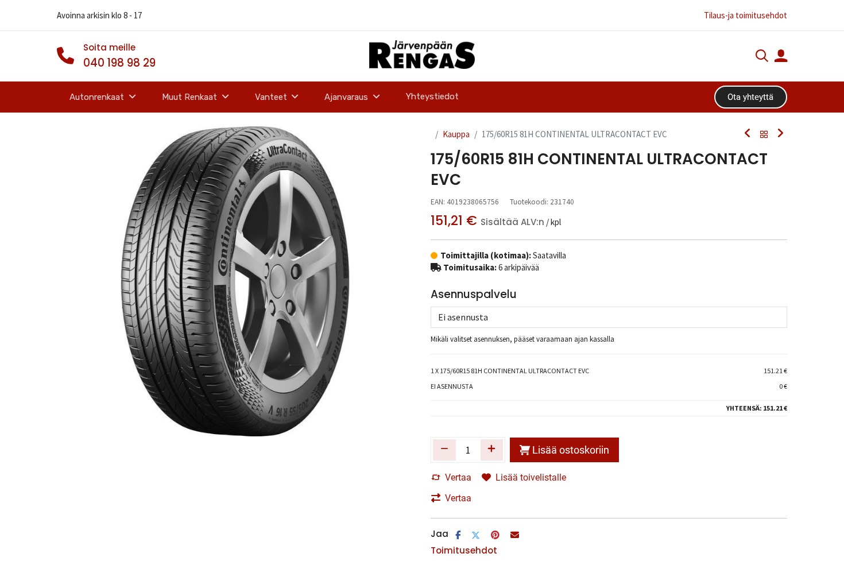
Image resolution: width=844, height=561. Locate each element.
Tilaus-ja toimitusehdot (745, 15)
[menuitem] (432, 97)
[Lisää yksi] (492, 449)
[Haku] (762, 57)
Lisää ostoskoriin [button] (570, 450)
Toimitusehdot (464, 550)
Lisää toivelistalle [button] (530, 477)
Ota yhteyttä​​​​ (750, 97)
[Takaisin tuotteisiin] (764, 134)
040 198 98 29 (119, 63)
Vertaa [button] (458, 477)
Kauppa (456, 134)
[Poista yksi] (444, 449)
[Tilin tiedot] (781, 57)
